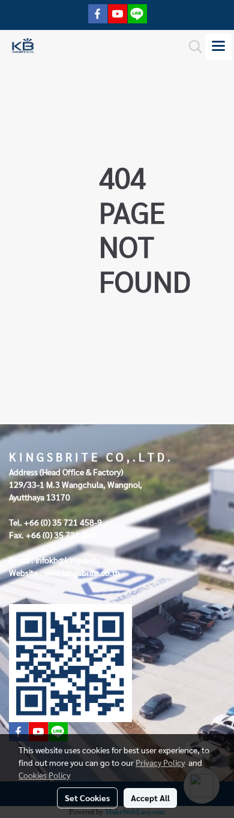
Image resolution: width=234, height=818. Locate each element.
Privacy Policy (160, 762)
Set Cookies (87, 797)
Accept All (150, 797)
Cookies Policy (44, 774)
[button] (191, 46)
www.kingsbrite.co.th (82, 572)
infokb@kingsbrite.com (77, 559)
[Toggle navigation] (218, 47)
